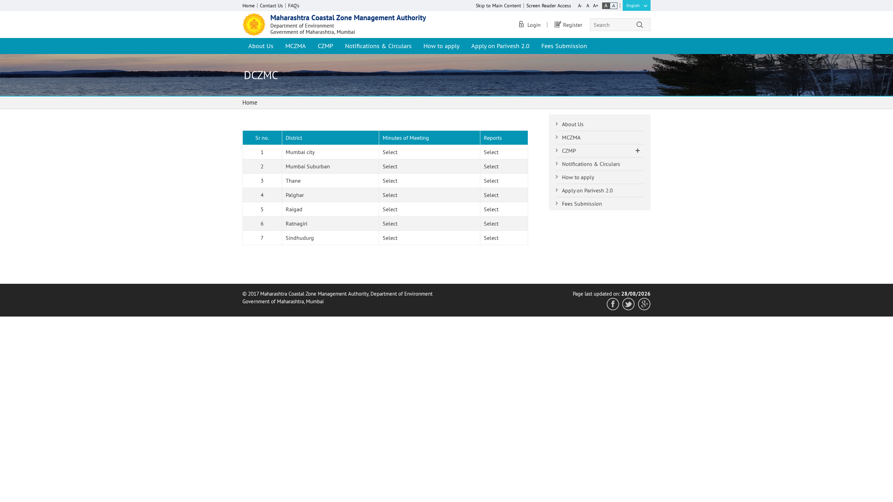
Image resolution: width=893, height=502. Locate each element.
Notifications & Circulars (378, 46)
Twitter (628, 304)
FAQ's (293, 5)
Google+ (644, 304)
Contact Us (271, 5)
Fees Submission (564, 46)
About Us (260, 46)
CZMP (325, 46)
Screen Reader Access (548, 5)
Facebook (613, 304)
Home (248, 5)
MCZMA (295, 46)
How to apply (441, 46)
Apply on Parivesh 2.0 (500, 46)
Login (534, 24)
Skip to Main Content (498, 5)
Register (572, 24)
